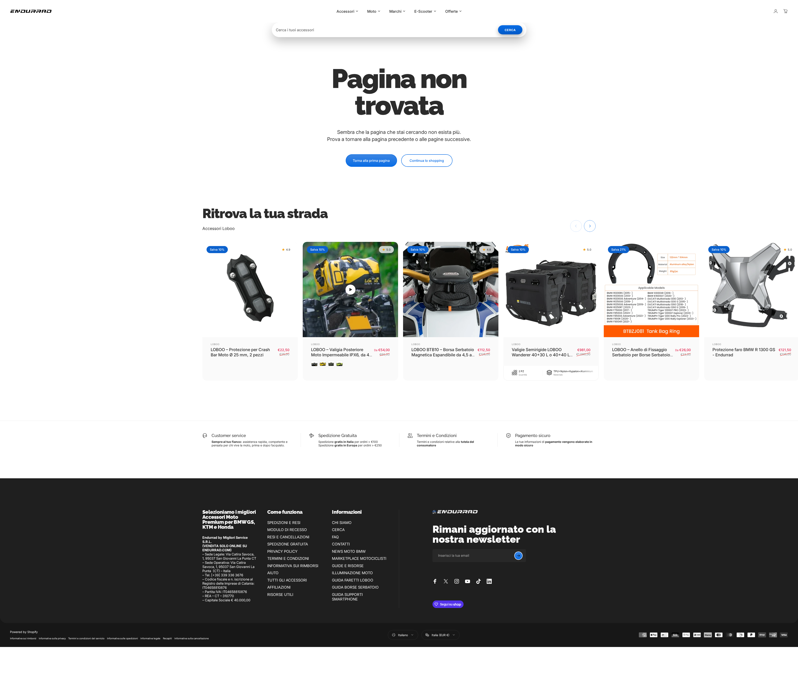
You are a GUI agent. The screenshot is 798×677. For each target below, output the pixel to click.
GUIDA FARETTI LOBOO (352, 580)
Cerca (510, 30)
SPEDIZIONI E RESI (283, 522)
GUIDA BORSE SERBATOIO (355, 587)
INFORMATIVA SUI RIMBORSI (292, 566)
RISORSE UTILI (280, 594)
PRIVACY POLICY (282, 551)
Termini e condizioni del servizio (86, 638)
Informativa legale (150, 638)
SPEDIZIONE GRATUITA (287, 544)
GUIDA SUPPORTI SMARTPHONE (347, 597)
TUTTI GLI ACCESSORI (287, 580)
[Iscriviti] (518, 555)
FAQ (335, 537)
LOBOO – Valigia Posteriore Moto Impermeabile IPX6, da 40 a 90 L (341, 355)
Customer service (229, 435)
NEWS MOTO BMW (349, 551)
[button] (350, 290)
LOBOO (215, 344)
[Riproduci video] (350, 289)
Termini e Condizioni (437, 435)
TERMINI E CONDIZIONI (288, 558)
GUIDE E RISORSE (348, 566)
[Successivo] (590, 226)
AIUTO (273, 573)
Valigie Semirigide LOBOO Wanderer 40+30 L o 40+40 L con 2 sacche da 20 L (541, 355)
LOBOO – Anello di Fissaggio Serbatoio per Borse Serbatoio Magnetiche (641, 355)
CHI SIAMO (342, 522)
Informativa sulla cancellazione (191, 638)
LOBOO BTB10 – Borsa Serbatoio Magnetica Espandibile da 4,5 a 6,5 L (442, 355)
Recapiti (167, 638)
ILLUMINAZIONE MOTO (352, 573)
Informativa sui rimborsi (23, 638)
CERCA (338, 530)
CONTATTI (341, 544)
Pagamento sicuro (532, 435)
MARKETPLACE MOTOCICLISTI (359, 558)
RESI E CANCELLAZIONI (288, 537)
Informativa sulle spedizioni (122, 638)
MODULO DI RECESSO (287, 530)
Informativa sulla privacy (52, 638)
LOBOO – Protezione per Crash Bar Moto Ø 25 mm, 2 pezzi (240, 352)
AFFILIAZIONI (279, 587)
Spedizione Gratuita (337, 435)
